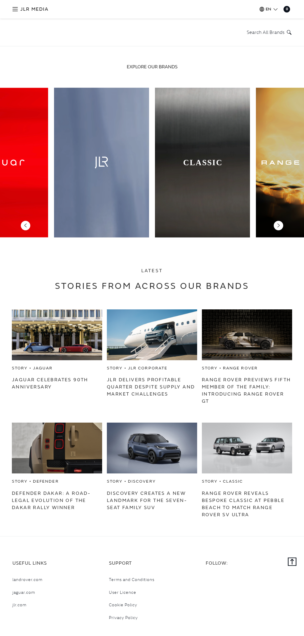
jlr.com (19, 604)
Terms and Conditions (131, 579)
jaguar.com (23, 592)
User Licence (122, 592)
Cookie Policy (123, 604)
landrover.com (27, 579)
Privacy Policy (123, 617)
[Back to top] (292, 562)
